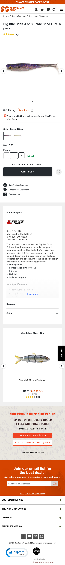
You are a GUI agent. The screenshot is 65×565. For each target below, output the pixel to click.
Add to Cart (27, 171)
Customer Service (12, 499)
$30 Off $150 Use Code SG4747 (32, 2)
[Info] (32, 110)
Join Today (12, 119)
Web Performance (44, 562)
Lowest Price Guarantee (19, 190)
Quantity (7, 150)
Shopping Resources (14, 508)
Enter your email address (19, 484)
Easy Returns (14, 194)
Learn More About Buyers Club (32, 452)
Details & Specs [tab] (14, 212)
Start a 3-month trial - (32, 443)
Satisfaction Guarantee (18, 185)
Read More (32, 294)
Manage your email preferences (32, 494)
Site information (12, 526)
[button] (42, 10)
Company (7, 517)
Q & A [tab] (9, 313)
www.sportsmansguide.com (45, 543)
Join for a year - (32, 435)
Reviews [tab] (10, 304)
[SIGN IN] (36, 10)
